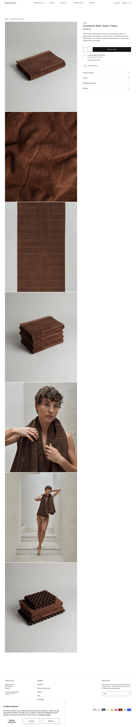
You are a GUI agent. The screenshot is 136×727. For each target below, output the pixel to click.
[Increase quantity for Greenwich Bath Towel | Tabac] (90, 49)
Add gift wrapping (92, 65)
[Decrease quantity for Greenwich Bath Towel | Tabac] (84, 49)
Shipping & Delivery (89, 83)
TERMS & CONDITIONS (43, 688)
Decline (51, 721)
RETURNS (40, 684)
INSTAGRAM (40, 699)
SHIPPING (40, 681)
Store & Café (78, 3)
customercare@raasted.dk (12, 692)
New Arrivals (38, 3)
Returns (85, 88)
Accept (31, 721)
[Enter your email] (129, 693)
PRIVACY (39, 692)
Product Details (88, 73)
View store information (94, 60)
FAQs (38, 696)
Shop (51, 3)
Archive (92, 3)
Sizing (85, 78)
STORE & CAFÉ (9, 681)
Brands (63, 3)
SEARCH (124, 3)
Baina (85, 23)
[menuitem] (38, 3)
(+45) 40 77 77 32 (10, 694)
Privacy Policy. (45, 715)
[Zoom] (73, 26)
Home (6, 18)
